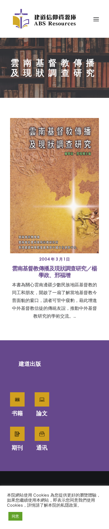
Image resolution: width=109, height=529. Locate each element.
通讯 (42, 447)
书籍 (17, 413)
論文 (42, 413)
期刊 (17, 447)
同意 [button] (15, 516)
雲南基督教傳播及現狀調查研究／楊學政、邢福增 (54, 271)
